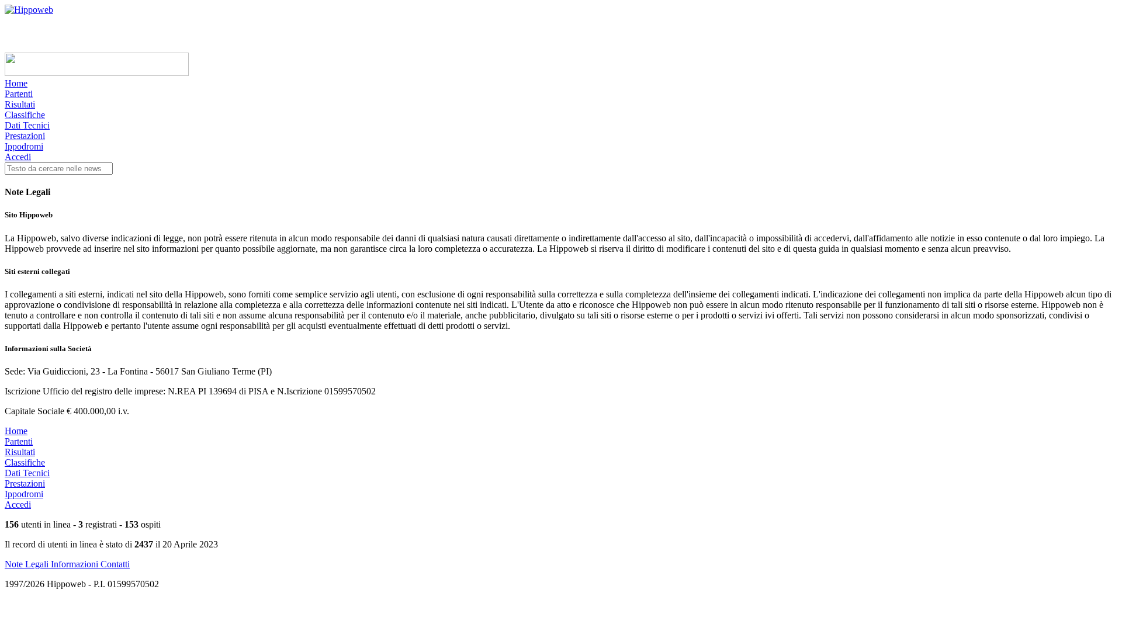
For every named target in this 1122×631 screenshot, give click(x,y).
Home (16, 83)
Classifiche (25, 115)
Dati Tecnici (27, 125)
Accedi (18, 157)
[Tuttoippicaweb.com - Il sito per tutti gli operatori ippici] (97, 73)
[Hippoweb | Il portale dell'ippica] (29, 10)
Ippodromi (24, 146)
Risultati (20, 104)
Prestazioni (25, 136)
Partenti (19, 94)
